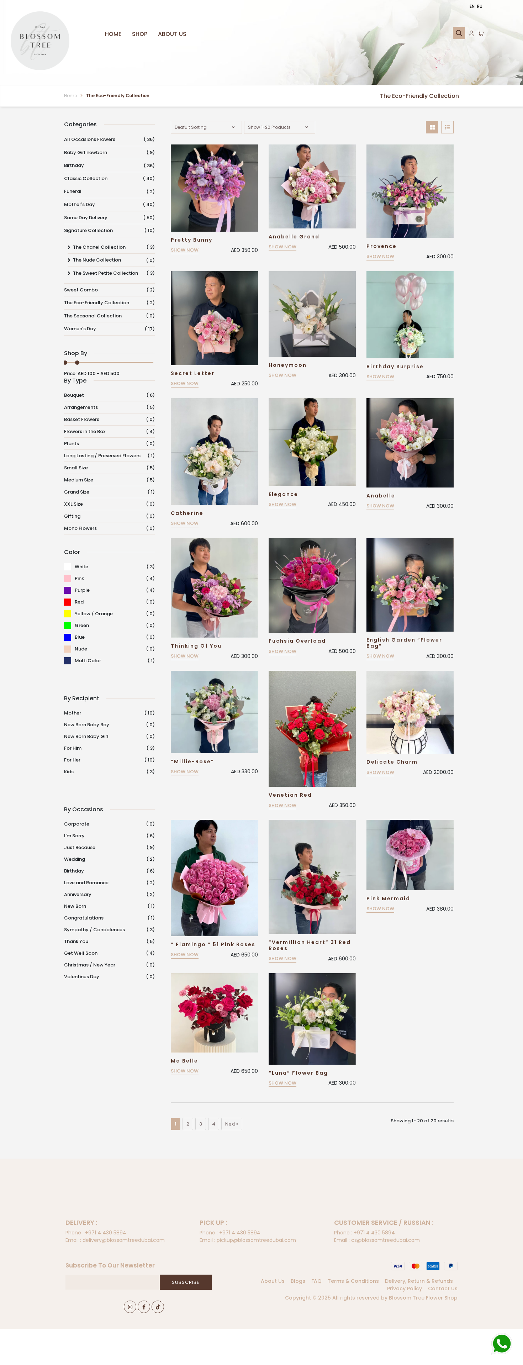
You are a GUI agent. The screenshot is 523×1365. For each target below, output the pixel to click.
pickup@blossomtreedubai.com (248, 1240)
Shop (139, 34)
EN (472, 6)
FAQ (316, 1281)
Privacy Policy (404, 1288)
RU (479, 6)
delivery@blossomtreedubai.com (115, 1240)
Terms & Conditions (353, 1281)
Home (113, 34)
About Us (172, 34)
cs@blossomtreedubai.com (377, 1240)
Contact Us (443, 1288)
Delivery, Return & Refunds (419, 1281)
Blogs (298, 1281)
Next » (231, 1124)
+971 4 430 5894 (95, 1232)
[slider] (77, 362)
